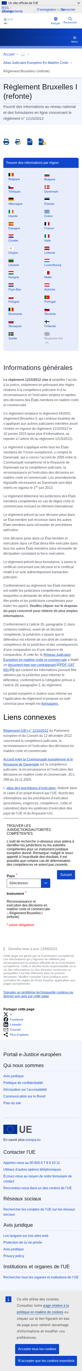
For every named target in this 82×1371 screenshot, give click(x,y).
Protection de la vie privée (22, 1242)
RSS (5, 8)
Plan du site (12, 1103)
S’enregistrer (46, 9)
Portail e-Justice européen (32, 1054)
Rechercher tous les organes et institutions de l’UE (41, 1277)
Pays (11, 876)
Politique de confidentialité (23, 1083)
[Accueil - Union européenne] (17, 1129)
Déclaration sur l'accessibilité (25, 1089)
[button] (9, 1014)
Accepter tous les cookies (37, 1349)
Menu (74, 41)
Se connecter (68, 9)
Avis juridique (13, 1076)
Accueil (9, 54)
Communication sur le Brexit (24, 1096)
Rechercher (70, 22)
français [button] (55, 23)
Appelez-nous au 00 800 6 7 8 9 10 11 (31, 1163)
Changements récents (12, 11)
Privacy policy (13, 1256)
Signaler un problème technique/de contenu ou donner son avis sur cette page (38, 994)
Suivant (66, 874)
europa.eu (33, 1140)
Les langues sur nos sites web (25, 1236)
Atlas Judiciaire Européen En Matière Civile (35, 63)
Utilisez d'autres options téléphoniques (32, 1169)
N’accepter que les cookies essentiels (46, 1361)
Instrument (15, 893)
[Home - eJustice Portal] (26, 21)
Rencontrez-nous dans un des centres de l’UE (37, 1188)
